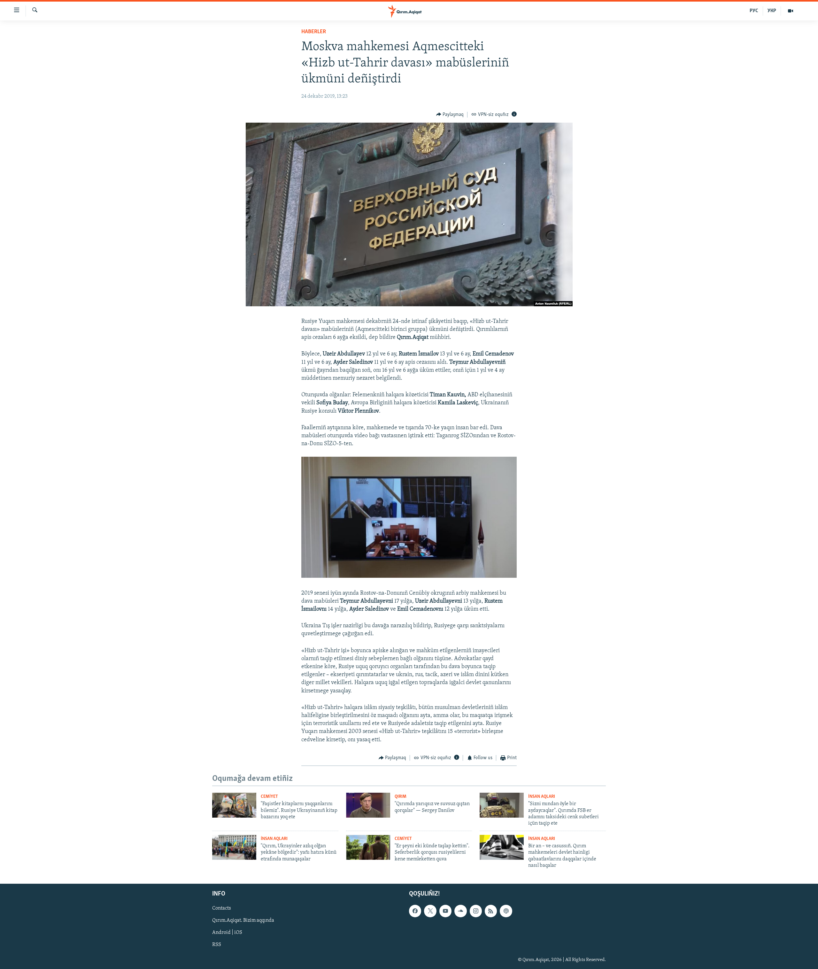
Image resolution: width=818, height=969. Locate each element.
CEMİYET (269, 796)
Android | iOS (227, 932)
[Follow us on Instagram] (476, 911)
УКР (772, 10)
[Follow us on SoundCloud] (460, 911)
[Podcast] (506, 911)
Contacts (221, 908)
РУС (754, 10)
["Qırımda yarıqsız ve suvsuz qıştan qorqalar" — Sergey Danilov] (368, 805)
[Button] (450, 115)
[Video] (790, 10)
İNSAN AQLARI (541, 796)
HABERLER (313, 32)
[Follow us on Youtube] (445, 911)
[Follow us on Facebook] (415, 911)
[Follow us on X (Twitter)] (430, 911)
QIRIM (400, 796)
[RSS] (491, 911)
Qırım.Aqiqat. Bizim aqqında (243, 920)
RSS (216, 944)
